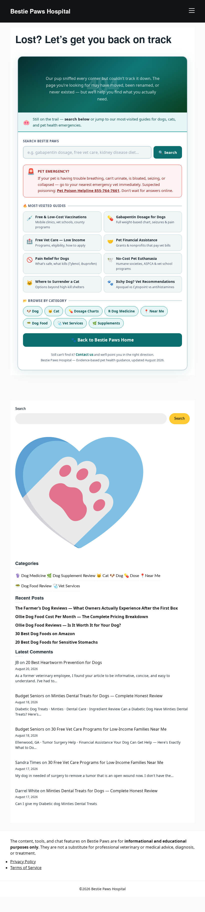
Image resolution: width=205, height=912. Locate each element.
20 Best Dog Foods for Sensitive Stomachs (56, 642)
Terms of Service (26, 867)
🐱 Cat (53, 311)
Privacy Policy (23, 861)
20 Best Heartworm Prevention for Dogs (64, 662)
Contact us (84, 354)
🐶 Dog (33, 311)
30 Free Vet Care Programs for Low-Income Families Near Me (108, 729)
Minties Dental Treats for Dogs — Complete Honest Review (106, 696)
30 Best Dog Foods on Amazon (45, 633)
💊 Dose (131, 576)
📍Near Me (150, 576)
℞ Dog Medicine (121, 311)
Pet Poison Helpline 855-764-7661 (88, 190)
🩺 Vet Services (70, 323)
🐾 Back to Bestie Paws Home (102, 340)
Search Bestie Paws (41, 141)
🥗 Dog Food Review (33, 586)
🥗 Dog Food (37, 323)
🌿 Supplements (106, 323)
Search (20, 409)
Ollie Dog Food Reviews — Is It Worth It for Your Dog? (68, 625)
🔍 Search (167, 152)
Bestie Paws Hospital (40, 11)
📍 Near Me (154, 311)
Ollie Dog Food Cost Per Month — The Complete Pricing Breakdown (81, 616)
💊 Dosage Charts (84, 311)
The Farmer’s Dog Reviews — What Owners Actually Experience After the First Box (96, 608)
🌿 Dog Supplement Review (71, 576)
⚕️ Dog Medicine (30, 576)
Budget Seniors (29, 696)
